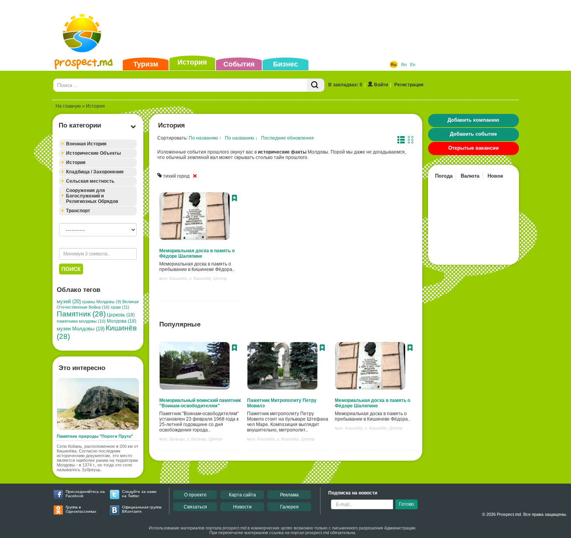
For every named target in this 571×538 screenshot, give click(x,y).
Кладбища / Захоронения (95, 172)
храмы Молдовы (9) (101, 301)
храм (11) (120, 307)
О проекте (195, 495)
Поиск (71, 269)
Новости (242, 507)
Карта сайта (242, 495)
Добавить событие (473, 134)
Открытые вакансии (473, 148)
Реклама (289, 495)
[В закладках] (234, 199)
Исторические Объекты (93, 153)
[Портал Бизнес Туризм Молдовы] (83, 41)
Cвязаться (195, 507)
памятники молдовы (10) (81, 321)
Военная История (86, 144)
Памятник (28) (81, 314)
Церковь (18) (121, 315)
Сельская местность (90, 181)
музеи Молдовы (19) (80, 329)
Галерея (289, 507)
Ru (394, 64)
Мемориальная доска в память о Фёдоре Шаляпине (197, 253)
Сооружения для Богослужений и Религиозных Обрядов (92, 196)
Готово (406, 504)
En (412, 64)
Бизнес (285, 64)
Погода (444, 176)
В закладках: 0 (345, 84)
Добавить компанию (473, 120)
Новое (495, 176)
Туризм (145, 64)
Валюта (470, 176)
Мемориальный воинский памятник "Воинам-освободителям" (200, 403)
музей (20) (69, 301)
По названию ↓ (241, 138)
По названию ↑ (205, 138)
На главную (68, 106)
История (192, 62)
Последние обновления (287, 138)
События (239, 64)
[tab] (98, 144)
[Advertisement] (273, 28)
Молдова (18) (121, 321)
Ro (404, 64)
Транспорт (78, 210)
